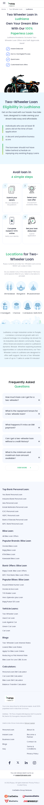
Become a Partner (31, 736)
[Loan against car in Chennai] (16, 305)
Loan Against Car (9, 622)
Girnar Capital (30, 723)
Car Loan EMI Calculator (12, 676)
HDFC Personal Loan (10, 515)
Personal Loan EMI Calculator (14, 672)
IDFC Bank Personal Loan (12, 524)
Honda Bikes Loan (9, 546)
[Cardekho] (11, 796)
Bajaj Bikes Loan (9, 550)
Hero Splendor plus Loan (12, 597)
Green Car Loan (9, 626)
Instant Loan (7, 734)
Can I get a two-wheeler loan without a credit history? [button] (19, 440)
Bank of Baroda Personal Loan (15, 520)
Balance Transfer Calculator (14, 684)
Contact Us (31, 741)
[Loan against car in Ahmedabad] (9, 286)
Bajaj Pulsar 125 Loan (11, 601)
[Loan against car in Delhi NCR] (38, 305)
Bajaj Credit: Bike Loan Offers (14, 571)
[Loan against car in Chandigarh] (5, 305)
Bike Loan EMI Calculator (12, 680)
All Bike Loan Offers (10, 536)
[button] (4, 3)
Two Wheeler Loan (15, 9)
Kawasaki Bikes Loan (10, 558)
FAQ (4, 749)
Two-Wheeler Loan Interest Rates (16, 643)
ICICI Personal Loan (10, 511)
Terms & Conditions (31, 748)
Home (3, 9)
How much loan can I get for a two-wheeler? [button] (19, 399)
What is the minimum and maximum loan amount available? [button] (18, 455)
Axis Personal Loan (10, 503)
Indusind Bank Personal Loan (14, 499)
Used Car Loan (8, 618)
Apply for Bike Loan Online (13, 651)
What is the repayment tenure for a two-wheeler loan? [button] (21, 413)
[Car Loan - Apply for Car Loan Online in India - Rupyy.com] (11, 4)
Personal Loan (8, 730)
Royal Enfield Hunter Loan (13, 585)
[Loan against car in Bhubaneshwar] (33, 286)
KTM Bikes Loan (8, 554)
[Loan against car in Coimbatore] (28, 305)
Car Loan (6, 630)
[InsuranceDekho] (31, 796)
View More (22, 467)
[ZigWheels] (31, 801)
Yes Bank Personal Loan (12, 494)
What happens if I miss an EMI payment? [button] (19, 426)
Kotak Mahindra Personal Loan (15, 507)
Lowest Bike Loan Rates (12, 647)
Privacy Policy (32, 753)
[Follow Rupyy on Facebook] (9, 763)
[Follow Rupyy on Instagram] (34, 763)
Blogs (4, 744)
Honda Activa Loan (10, 589)
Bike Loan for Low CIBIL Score (14, 659)
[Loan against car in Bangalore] (21, 286)
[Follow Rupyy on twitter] (17, 763)
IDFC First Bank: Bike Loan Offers (15, 575)
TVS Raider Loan (9, 593)
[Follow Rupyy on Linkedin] (26, 764)
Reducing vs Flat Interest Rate (15, 655)
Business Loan (8, 739)
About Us (30, 730)
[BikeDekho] (11, 801)
